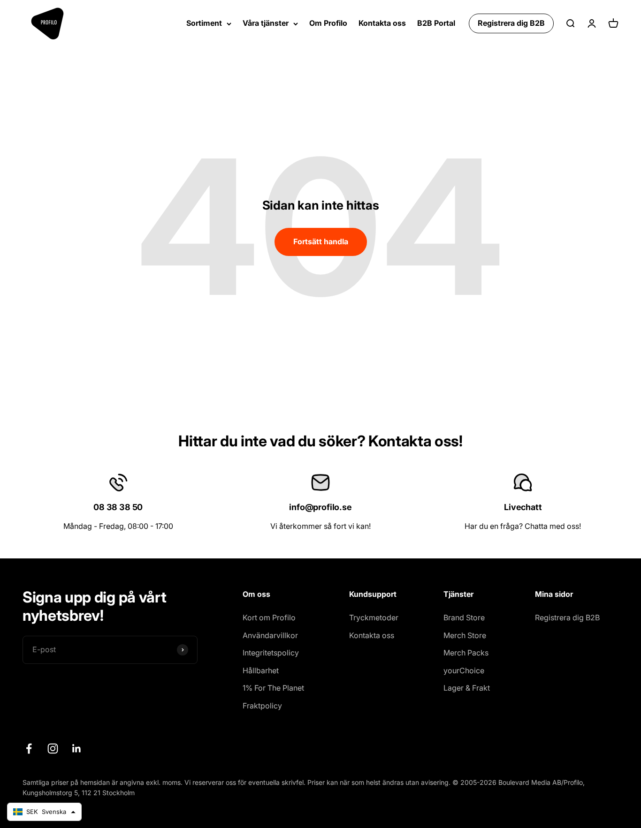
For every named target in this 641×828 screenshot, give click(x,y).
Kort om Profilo (269, 617)
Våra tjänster (266, 23)
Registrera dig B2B (511, 23)
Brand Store (464, 617)
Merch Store (464, 635)
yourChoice (463, 670)
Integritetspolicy (271, 652)
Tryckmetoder (373, 617)
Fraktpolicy (262, 705)
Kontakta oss (382, 23)
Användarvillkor (270, 635)
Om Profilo (328, 23)
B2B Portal (436, 23)
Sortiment (204, 23)
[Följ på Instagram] (52, 748)
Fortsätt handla (320, 241)
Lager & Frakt (466, 688)
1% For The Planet (273, 688)
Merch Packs (465, 652)
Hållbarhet (261, 670)
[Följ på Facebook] (29, 748)
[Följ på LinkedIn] (76, 748)
